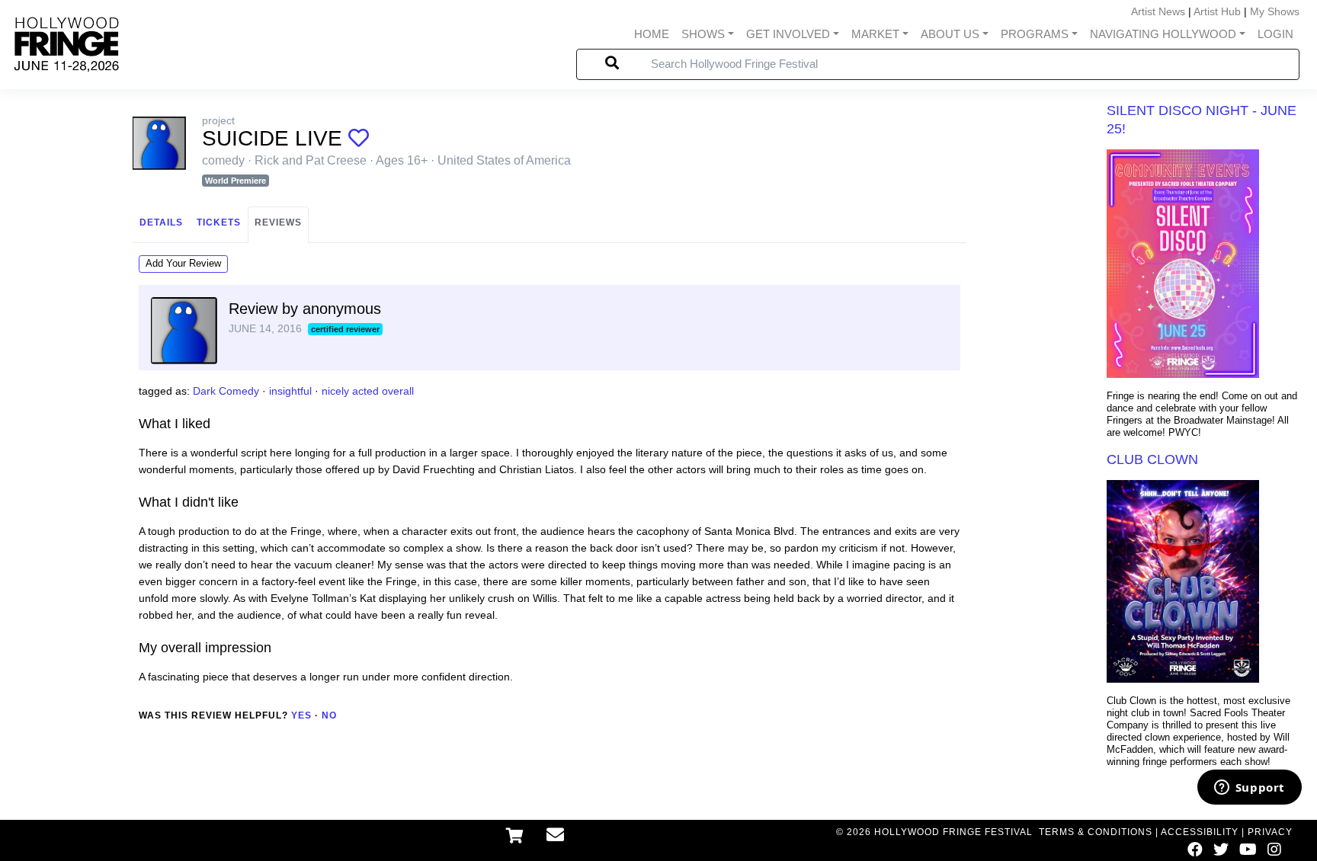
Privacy (1270, 832)
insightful (290, 391)
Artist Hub (1217, 11)
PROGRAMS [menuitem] (1035, 33)
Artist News (1158, 11)
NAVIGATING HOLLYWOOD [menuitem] (1163, 33)
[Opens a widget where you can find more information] (1249, 789)
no (329, 715)
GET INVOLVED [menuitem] (788, 33)
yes (301, 715)
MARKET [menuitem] (875, 33)
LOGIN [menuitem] (1275, 33)
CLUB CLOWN (1152, 459)
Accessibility (1199, 832)
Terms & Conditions (1095, 832)
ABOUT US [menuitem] (950, 33)
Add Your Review (183, 263)
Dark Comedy (226, 391)
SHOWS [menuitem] (703, 33)
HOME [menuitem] (651, 33)
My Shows (1274, 11)
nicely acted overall (368, 391)
